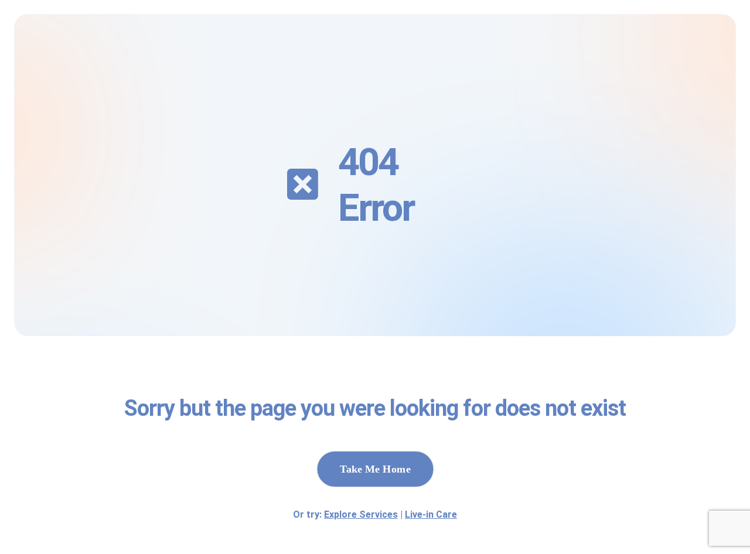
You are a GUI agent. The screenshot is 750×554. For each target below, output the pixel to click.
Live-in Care (431, 514)
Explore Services (361, 514)
